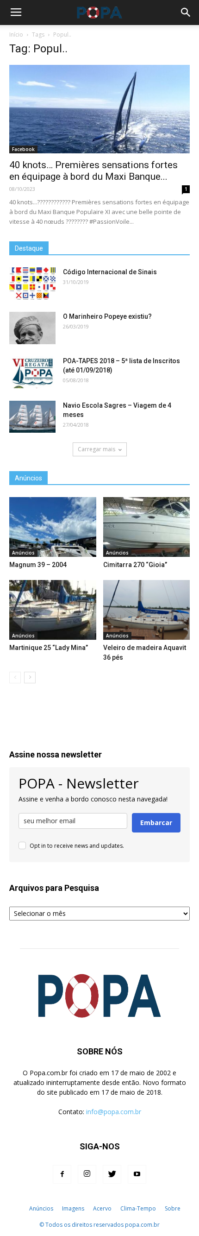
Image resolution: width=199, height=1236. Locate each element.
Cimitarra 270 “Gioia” (135, 564)
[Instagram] (87, 1174)
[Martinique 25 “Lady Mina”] (52, 610)
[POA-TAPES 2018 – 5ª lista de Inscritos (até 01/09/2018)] (32, 372)
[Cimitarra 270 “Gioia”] (146, 527)
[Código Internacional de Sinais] (32, 283)
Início (16, 34)
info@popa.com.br (113, 1111)
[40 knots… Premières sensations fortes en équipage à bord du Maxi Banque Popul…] (99, 109)
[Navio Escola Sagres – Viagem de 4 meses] (32, 417)
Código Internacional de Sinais (110, 272)
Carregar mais (96, 449)
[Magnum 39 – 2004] (52, 527)
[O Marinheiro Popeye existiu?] (32, 328)
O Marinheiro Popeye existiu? (107, 316)
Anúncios (23, 552)
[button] (186, 12)
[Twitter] (112, 1174)
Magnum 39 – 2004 (38, 564)
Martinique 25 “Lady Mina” (48, 647)
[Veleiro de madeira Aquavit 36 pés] (146, 610)
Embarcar (156, 822)
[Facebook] (62, 1174)
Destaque (29, 248)
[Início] (19, 1208)
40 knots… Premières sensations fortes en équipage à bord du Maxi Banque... (93, 170)
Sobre (172, 1208)
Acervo (102, 1208)
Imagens (73, 1208)
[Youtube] (137, 1174)
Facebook (23, 149)
